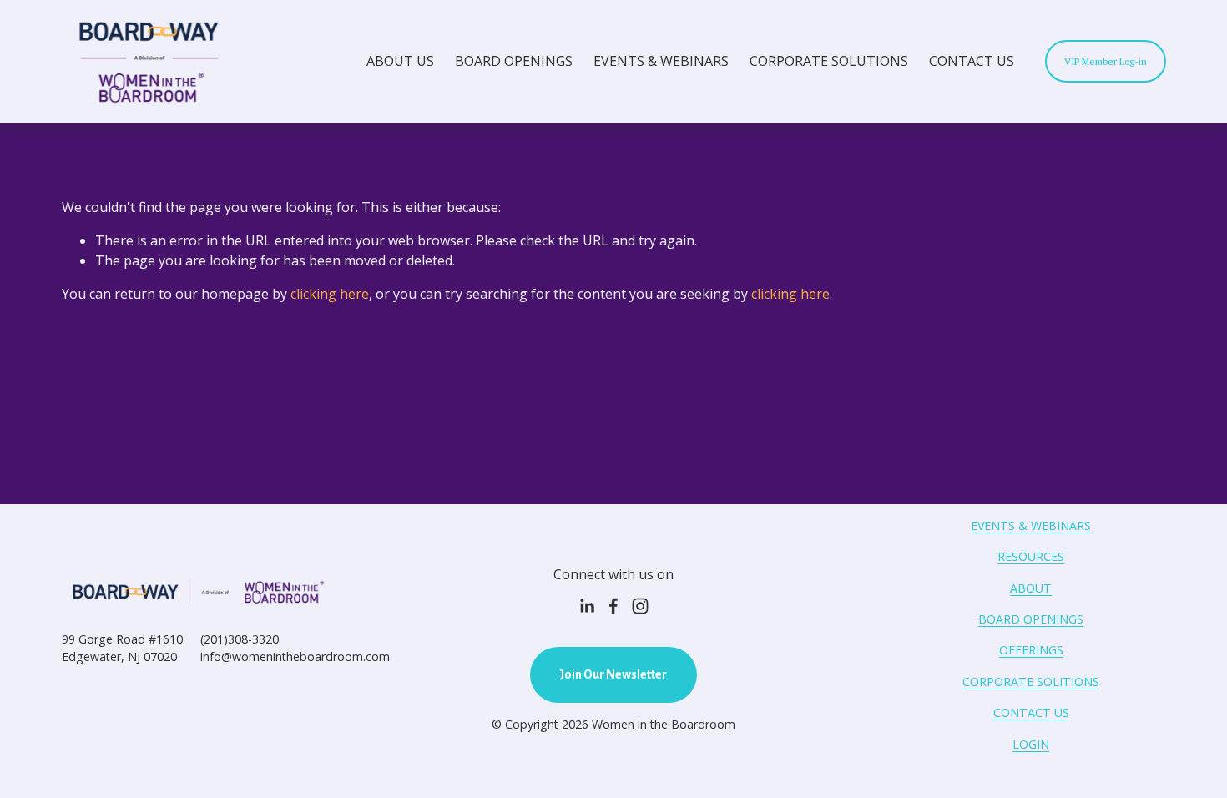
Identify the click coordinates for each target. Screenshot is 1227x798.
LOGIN (1030, 744)
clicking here (329, 294)
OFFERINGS (1031, 650)
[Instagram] (640, 606)
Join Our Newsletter (613, 674)
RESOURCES (1030, 556)
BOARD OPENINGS (514, 61)
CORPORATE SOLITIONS (1030, 681)
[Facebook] (613, 606)
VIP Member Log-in (1105, 61)
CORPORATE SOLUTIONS (829, 61)
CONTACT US (971, 61)
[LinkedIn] (586, 606)
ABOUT (1031, 588)
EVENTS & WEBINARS (661, 61)
